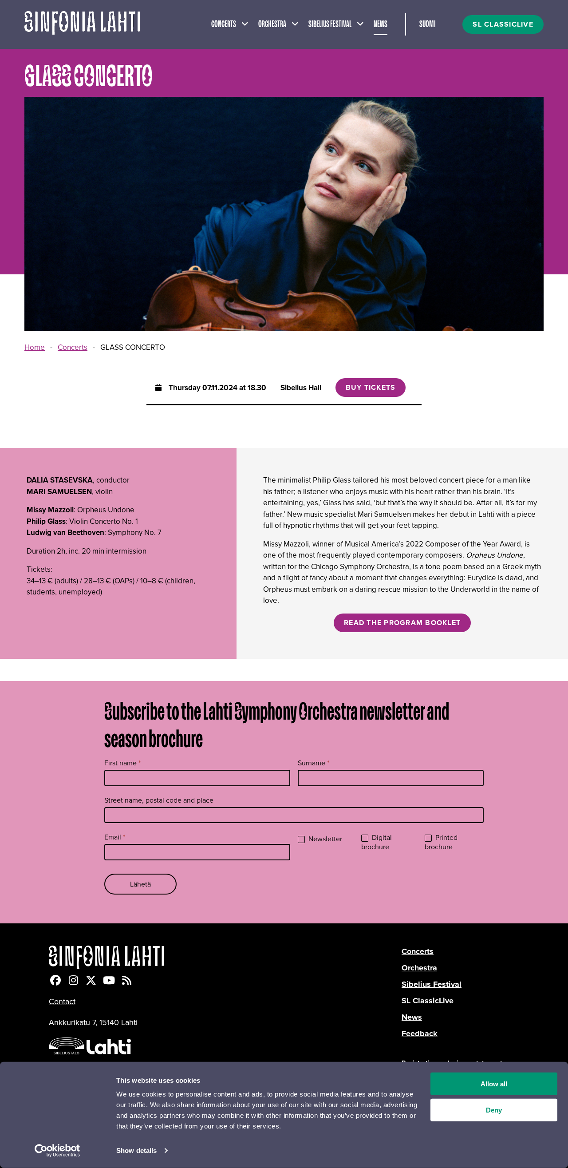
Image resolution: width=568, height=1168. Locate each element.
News (380, 24)
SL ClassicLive (428, 1000)
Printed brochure (441, 842)
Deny (494, 1110)
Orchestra (272, 24)
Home (34, 347)
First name (122, 763)
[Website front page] (82, 24)
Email (115, 837)
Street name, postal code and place (158, 800)
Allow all (494, 1084)
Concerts (223, 24)
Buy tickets (371, 387)
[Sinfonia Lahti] (225, 957)
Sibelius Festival (329, 24)
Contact (62, 1001)
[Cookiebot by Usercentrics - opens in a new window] (57, 1150)
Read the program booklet (402, 623)
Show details (136, 1150)
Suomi (427, 24)
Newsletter (324, 839)
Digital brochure (376, 842)
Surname (314, 763)
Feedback (420, 1033)
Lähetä (140, 884)
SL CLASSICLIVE (503, 24)
